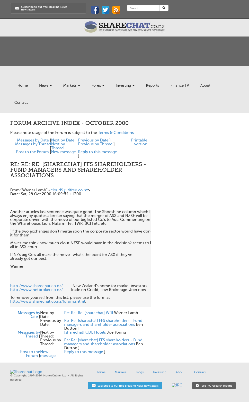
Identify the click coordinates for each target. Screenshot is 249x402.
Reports (152, 85)
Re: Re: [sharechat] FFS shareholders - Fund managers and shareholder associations (103, 322)
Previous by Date (93, 140)
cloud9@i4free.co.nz (69, 190)
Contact (21, 102)
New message (63, 152)
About (205, 85)
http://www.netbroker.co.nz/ (36, 290)
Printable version (139, 142)
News (44, 85)
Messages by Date (33, 140)
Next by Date (62, 140)
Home (23, 85)
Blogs (140, 372)
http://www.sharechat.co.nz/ (36, 286)
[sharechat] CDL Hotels (85, 332)
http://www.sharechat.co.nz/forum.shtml (47, 301)
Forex (96, 85)
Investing (124, 85)
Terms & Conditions (116, 133)
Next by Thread (58, 146)
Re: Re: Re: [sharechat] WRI (88, 313)
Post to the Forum (32, 152)
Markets (70, 85)
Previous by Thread (95, 144)
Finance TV (179, 85)
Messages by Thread (33, 144)
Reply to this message (97, 152)
